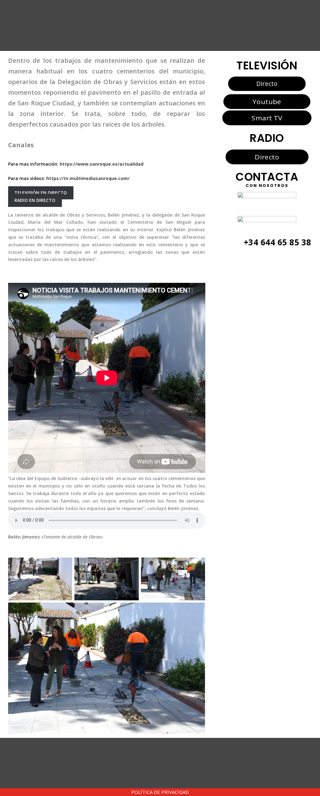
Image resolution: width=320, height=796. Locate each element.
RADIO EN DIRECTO (34, 200)
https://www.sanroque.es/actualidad (101, 164)
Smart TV (267, 117)
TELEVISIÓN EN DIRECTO (40, 193)
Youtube (266, 101)
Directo (267, 83)
